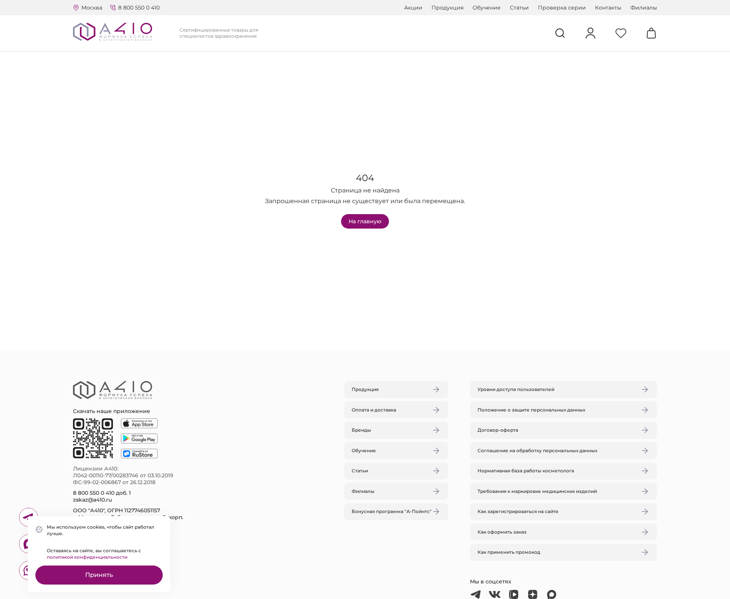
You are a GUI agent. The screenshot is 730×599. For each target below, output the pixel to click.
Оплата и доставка (374, 410)
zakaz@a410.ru (92, 499)
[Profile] (590, 33)
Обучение (487, 7)
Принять (99, 574)
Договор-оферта (498, 430)
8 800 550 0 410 (139, 7)
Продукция (447, 7)
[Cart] (651, 33)
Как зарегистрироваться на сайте (518, 511)
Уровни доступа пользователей (516, 389)
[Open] (453, 263)
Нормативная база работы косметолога (526, 470)
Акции (413, 7)
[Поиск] (560, 33)
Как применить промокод (509, 552)
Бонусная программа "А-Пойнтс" (392, 511)
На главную (365, 221)
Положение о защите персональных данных (531, 410)
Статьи (519, 7)
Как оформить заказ (502, 532)
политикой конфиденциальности (87, 557)
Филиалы (643, 7)
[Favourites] (621, 33)
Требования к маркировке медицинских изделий (537, 491)
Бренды (361, 430)
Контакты (608, 7)
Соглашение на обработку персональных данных (537, 450)
